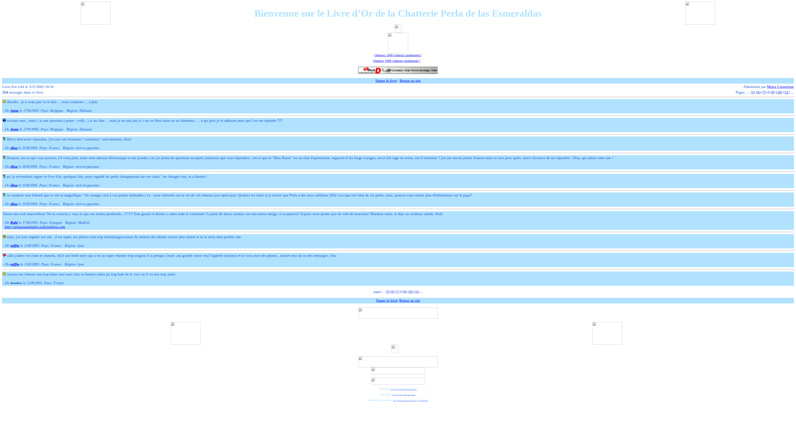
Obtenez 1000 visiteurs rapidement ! (398, 55)
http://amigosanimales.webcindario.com (35, 227)
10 (779, 92)
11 (786, 92)
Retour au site (410, 81)
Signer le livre (386, 81)
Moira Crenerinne (780, 87)
